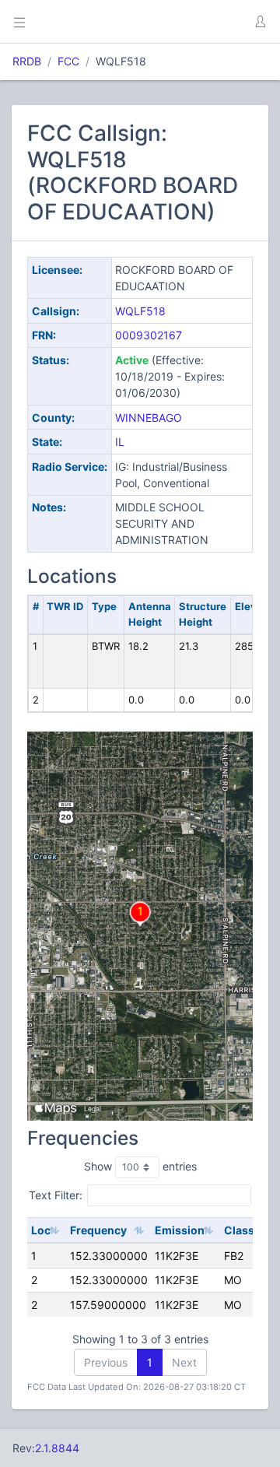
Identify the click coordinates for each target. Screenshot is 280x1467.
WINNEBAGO (148, 417)
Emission (180, 1230)
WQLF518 (140, 311)
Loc (41, 1230)
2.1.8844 (57, 1448)
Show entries (140, 1166)
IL (119, 441)
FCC (68, 61)
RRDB (26, 61)
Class (239, 1230)
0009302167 (148, 335)
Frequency (98, 1230)
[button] (260, 22)
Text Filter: (55, 1195)
